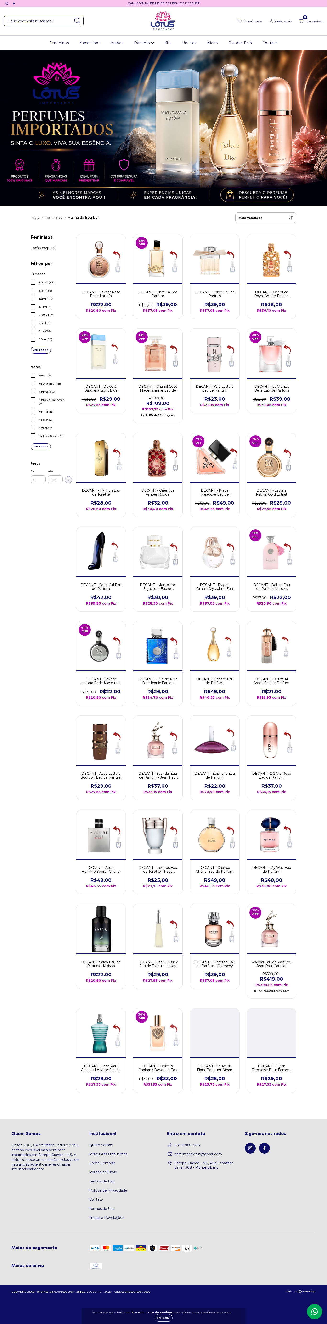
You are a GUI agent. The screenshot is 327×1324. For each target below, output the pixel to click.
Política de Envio (103, 1172)
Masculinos (89, 43)
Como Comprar (102, 1163)
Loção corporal (43, 248)
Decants (142, 43)
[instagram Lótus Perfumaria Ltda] (7, 3)
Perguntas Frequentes (108, 1154)
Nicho (212, 43)
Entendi (163, 1317)
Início (35, 217)
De (32, 471)
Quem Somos (101, 1145)
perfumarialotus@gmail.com (198, 1154)
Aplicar (68, 479)
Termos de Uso (101, 1181)
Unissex (189, 43)
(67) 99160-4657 (187, 1145)
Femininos (59, 43)
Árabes (117, 43)
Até (50, 471)
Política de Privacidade (108, 1190)
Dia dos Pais (240, 43)
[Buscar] (77, 21)
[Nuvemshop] (301, 1292)
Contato (270, 43)
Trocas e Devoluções (106, 1217)
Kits (168, 43)
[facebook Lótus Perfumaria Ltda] (14, 3)
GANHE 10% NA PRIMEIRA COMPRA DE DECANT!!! (164, 3)
